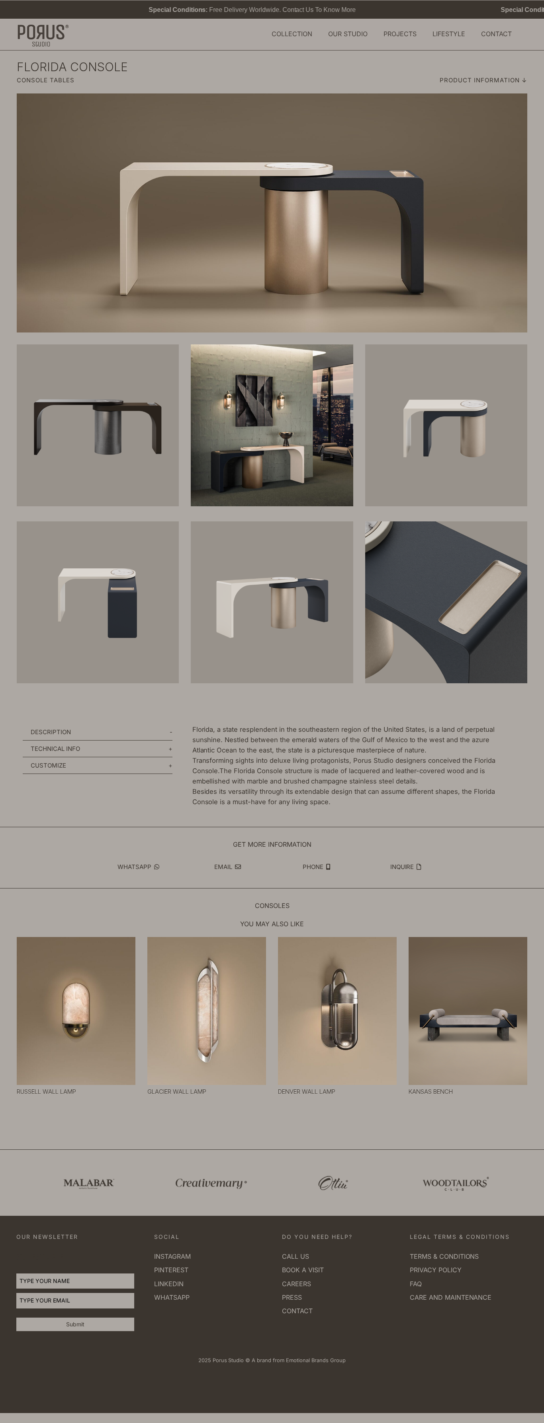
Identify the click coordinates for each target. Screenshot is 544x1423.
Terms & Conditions (444, 1256)
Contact (297, 1311)
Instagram (172, 1256)
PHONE (314, 867)
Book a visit (303, 1270)
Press (292, 1297)
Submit (75, 1324)
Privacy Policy (436, 1270)
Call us (295, 1256)
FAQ (416, 1284)
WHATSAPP (135, 867)
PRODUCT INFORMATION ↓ (483, 80)
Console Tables (45, 80)
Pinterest (171, 1270)
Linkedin (169, 1284)
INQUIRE (403, 867)
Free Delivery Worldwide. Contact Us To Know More (207, 9)
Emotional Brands (306, 1360)
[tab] (97, 732)
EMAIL (224, 867)
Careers (296, 1284)
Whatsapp (172, 1297)
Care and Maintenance (450, 1297)
